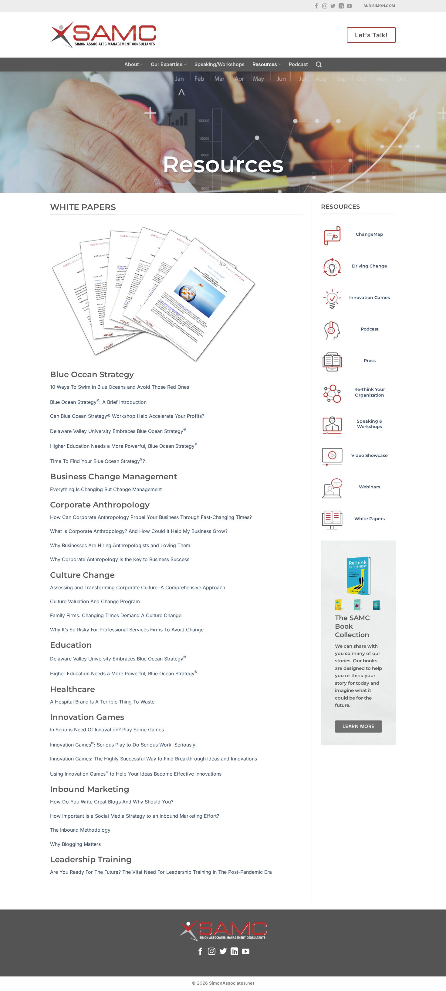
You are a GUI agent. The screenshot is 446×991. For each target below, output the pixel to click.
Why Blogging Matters (75, 844)
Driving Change (369, 266)
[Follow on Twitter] (333, 6)
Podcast (298, 64)
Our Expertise (166, 64)
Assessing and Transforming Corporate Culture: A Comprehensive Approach (137, 587)
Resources (264, 64)
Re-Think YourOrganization (369, 392)
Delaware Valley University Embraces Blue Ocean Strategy (118, 431)
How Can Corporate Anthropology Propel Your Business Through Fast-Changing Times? (151, 517)
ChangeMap (369, 234)
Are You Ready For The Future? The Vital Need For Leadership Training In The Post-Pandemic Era (161, 872)
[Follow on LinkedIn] (341, 6)
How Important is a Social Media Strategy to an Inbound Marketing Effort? (134, 816)
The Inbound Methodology (80, 830)
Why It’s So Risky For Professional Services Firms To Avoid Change (127, 630)
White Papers (369, 518)
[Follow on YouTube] (349, 6)
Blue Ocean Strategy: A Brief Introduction (98, 402)
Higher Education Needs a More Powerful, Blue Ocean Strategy (123, 446)
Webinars (369, 487)
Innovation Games (369, 297)
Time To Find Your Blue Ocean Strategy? (97, 461)
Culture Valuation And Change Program (95, 601)
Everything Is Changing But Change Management (106, 489)
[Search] (319, 64)
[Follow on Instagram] (324, 6)
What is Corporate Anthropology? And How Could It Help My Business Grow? (139, 531)
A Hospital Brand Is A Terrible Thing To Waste (102, 702)
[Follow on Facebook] (316, 6)
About (131, 64)
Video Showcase (369, 455)
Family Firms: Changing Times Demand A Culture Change (115, 615)
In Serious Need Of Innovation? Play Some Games (107, 730)
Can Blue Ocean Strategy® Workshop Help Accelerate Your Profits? (127, 416)
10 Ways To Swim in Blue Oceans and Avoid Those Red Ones (119, 387)
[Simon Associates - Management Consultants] (103, 35)
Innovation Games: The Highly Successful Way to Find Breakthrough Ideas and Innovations (153, 759)
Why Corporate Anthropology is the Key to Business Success (119, 559)
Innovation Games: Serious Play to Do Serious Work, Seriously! (123, 745)
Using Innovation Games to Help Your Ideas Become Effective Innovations (135, 774)
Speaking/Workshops (219, 64)
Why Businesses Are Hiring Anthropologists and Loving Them (120, 545)
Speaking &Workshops (369, 424)
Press (370, 360)
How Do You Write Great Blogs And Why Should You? (111, 802)
